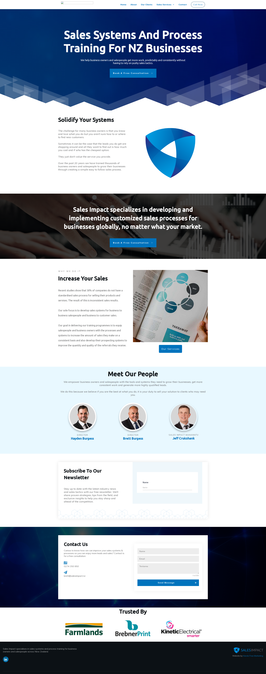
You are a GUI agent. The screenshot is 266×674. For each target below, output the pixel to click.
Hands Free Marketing (253, 656)
